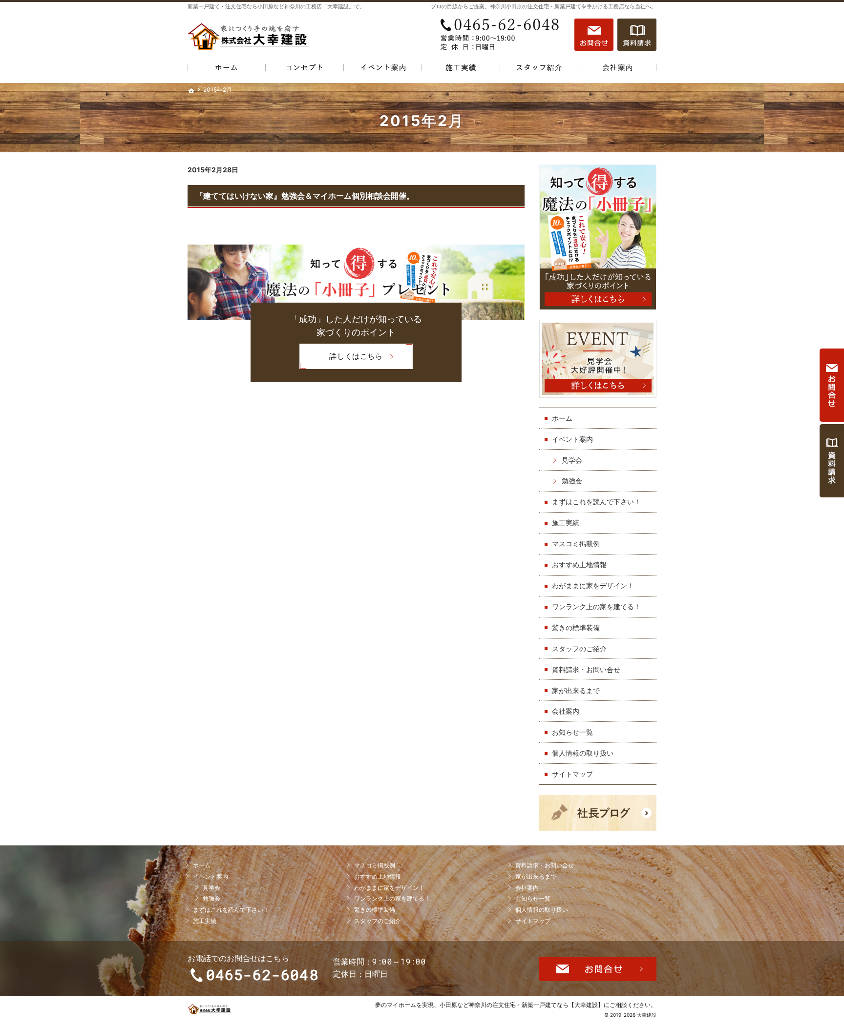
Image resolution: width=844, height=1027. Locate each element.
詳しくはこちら (340, 359)
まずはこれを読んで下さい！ (596, 501)
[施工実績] (461, 69)
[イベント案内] (383, 69)
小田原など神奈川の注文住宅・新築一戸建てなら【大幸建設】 (522, 1004)
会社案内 (565, 711)
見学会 (572, 460)
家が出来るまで (576, 690)
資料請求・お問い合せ (586, 669)
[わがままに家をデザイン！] (305, 69)
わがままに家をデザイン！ (593, 585)
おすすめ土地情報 (579, 564)
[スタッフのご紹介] (539, 69)
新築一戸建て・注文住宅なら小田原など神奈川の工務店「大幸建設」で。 (276, 6)
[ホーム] (227, 69)
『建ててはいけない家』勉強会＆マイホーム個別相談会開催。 (304, 196)
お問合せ (593, 35)
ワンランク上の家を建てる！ (596, 606)
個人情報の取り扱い (582, 753)
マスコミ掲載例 (576, 543)
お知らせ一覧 (572, 732)
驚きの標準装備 (576, 627)
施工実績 (565, 522)
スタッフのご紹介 (579, 648)
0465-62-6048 (502, 35)
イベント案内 (572, 439)
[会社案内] (617, 69)
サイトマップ (572, 774)
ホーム (562, 418)
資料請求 (636, 35)
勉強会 (572, 480)
